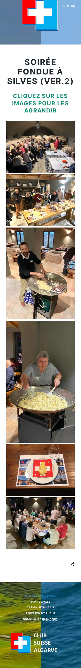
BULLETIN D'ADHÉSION (40, 596)
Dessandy (50, 618)
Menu (71, 6)
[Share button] (73, 564)
